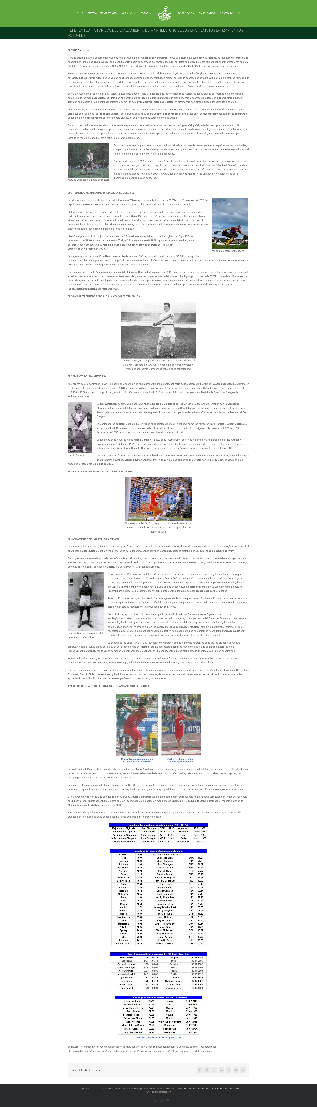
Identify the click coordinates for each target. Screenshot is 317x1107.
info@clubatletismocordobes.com (224, 1089)
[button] (232, 13)
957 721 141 (189, 1089)
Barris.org (83, 50)
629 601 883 (202, 1089)
